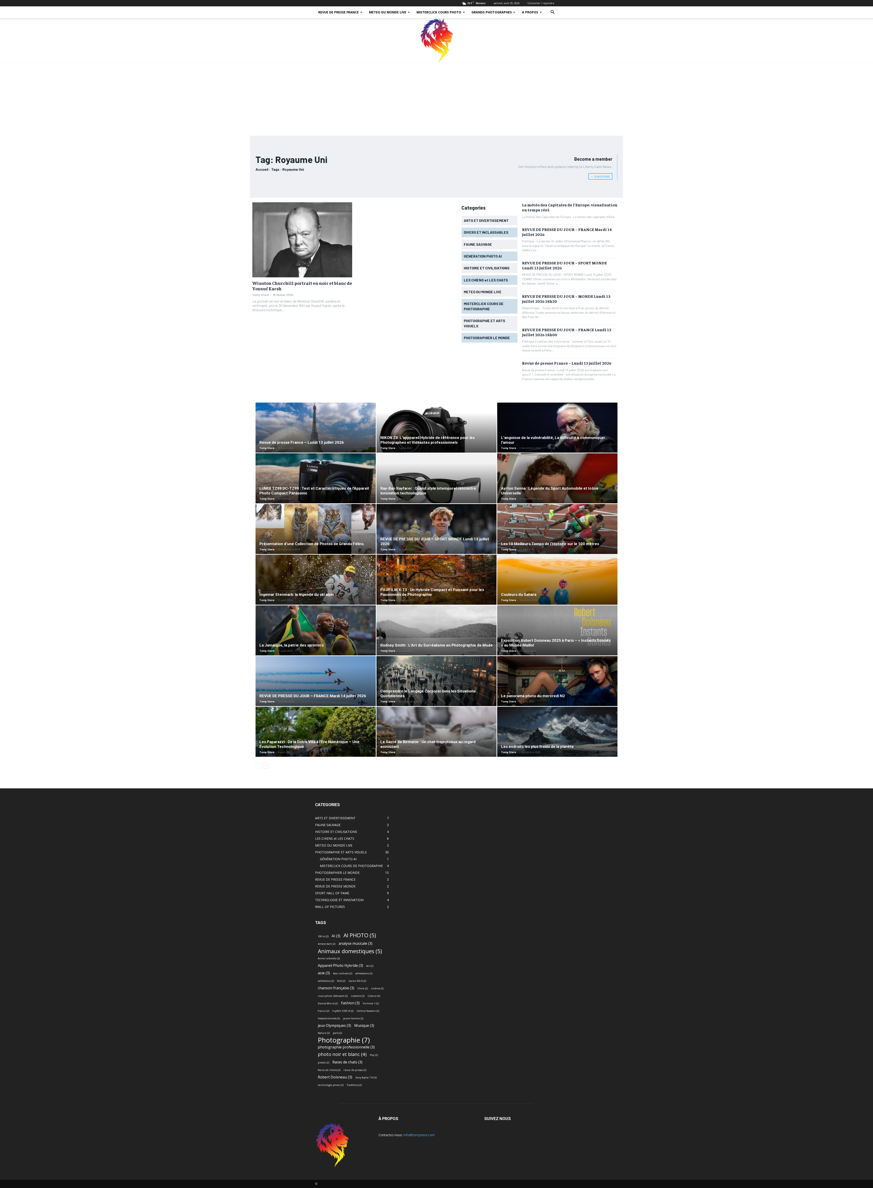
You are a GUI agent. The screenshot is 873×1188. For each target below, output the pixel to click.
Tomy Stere (260, 295)
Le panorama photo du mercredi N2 (533, 696)
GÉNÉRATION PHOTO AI (338, 859)
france (323, 1011)
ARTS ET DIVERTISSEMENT (335, 818)
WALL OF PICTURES (330, 907)
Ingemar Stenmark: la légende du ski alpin (296, 594)
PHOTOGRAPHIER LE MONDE (337, 872)
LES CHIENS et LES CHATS (334, 838)
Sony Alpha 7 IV (366, 1077)
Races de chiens (329, 1070)
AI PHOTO (360, 935)
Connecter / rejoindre (540, 3)
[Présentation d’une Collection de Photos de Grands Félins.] (316, 537)
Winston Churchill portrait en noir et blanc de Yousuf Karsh (302, 285)
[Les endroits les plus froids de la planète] (557, 732)
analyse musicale (355, 943)
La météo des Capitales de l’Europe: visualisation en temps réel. (569, 207)
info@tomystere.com (419, 1135)
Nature (324, 1033)
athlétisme (326, 980)
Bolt (341, 980)
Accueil (262, 169)
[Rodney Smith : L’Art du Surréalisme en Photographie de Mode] (436, 642)
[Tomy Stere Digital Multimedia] (436, 40)
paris (337, 1033)
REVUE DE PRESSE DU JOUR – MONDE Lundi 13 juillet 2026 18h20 (566, 298)
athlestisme (363, 973)
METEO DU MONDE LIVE (387, 12)
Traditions (354, 1085)
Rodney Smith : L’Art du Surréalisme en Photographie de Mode (436, 645)
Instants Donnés (329, 1018)
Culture (374, 996)
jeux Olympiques (334, 1025)
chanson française (336, 988)
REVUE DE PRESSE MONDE (335, 886)
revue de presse (355, 1070)
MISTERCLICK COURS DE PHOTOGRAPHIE (351, 866)
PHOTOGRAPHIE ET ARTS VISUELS (341, 852)
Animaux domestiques (350, 951)
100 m (323, 936)
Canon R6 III (357, 980)
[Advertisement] (436, 97)
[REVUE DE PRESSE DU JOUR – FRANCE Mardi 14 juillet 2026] (316, 693)
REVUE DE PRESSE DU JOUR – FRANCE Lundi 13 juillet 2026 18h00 (566, 332)
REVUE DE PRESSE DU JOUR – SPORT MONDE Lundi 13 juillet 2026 (564, 265)
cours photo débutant (333, 996)
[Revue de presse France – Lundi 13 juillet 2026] (316, 440)
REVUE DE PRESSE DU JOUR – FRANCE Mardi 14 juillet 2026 (567, 232)
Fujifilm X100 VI (343, 1011)
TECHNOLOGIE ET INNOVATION (339, 900)
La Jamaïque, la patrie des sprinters (291, 645)
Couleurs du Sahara (518, 594)
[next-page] (265, 765)
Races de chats (347, 1062)
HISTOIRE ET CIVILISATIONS (336, 832)
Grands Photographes (492, 12)
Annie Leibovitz (329, 958)
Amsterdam (326, 943)
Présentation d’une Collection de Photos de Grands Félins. (312, 543)
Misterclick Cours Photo (438, 12)
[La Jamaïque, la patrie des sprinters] (316, 639)
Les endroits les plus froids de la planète (537, 746)
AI (336, 936)
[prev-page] (258, 765)
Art (369, 965)
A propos (530, 12)
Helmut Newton (368, 1011)
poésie (323, 1062)
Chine (362, 988)
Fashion (350, 1003)
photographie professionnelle (346, 1047)
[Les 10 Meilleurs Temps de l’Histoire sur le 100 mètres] (557, 541)
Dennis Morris (328, 1003)
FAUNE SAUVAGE (328, 825)
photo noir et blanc (342, 1054)
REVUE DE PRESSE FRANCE (338, 12)
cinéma (377, 988)
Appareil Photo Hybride (340, 965)
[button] (552, 12)
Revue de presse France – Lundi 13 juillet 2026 (566, 363)
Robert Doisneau (335, 1077)
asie (324, 973)
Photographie (344, 1040)
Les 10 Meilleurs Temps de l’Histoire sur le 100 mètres (550, 543)
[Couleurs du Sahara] (557, 599)
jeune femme (353, 1018)
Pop (374, 1055)
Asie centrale (342, 973)
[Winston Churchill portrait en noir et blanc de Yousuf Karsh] (302, 239)
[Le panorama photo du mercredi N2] (557, 693)
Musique (364, 1025)
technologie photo (331, 1085)
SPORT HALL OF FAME (332, 893)
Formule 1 (371, 1003)
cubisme (357, 996)
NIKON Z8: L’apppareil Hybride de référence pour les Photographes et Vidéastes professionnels (427, 440)
